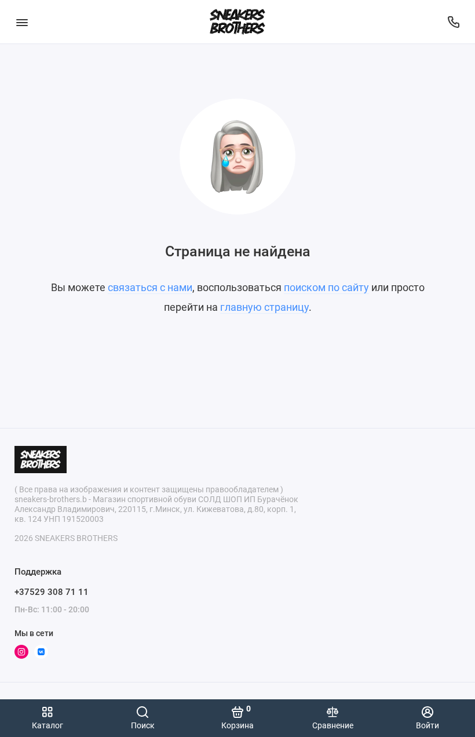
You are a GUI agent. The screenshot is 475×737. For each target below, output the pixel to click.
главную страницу (264, 307)
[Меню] (21, 21)
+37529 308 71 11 (51, 592)
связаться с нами (150, 287)
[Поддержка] (453, 21)
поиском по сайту (326, 287)
